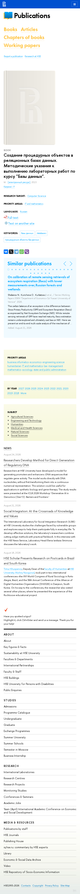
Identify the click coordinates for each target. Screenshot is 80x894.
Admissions (10, 706)
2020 (65, 388)
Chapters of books (24, 37)
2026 (27, 388)
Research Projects (14, 784)
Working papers (22, 45)
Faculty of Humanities (55, 569)
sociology (27, 369)
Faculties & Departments (18, 659)
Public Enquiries (12, 690)
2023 (46, 388)
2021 (59, 388)
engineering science (53, 362)
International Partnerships (19, 665)
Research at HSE (33, 56)
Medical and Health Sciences (26, 428)
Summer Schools (13, 743)
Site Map (65, 885)
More (23, 393)
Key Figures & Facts (15, 647)
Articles (29, 29)
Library (7, 853)
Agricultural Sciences (22, 416)
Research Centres (14, 778)
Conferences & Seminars (18, 797)
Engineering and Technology (26, 420)
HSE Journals (11, 835)
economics (35, 362)
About (9, 634)
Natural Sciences (20, 431)
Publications (32, 15)
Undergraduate (13, 718)
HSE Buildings (11, 678)
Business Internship (15, 755)
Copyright (37, 885)
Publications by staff (16, 829)
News (8, 448)
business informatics (18, 362)
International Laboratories (19, 772)
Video (7, 866)
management (55, 366)
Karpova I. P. (9, 186)
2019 (10, 393)
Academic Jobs (12, 803)
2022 (53, 388)
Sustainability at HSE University (22, 653)
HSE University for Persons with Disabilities (29, 684)
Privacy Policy (52, 885)
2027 (21, 388)
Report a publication (13, 56)
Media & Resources (19, 822)
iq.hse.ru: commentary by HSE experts (26, 847)
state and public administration (49, 369)
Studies (10, 700)
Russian (23, 211)
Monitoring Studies (15, 790)
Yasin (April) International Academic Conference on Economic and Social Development (40, 810)
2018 (16, 393)
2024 (40, 388)
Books (10, 29)
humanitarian (14, 366)
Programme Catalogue (17, 712)
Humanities (17, 424)
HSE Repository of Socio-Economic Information (32, 872)
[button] (8, 269)
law (45, 366)
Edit (74, 890)
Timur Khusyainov (13, 569)
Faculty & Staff (12, 671)
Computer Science (36, 196)
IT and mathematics (32, 366)
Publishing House (14, 841)
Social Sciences (19, 435)
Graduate (9, 725)
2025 (33, 388)
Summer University (15, 737)
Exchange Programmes (17, 731)
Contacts (26, 885)
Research (11, 766)
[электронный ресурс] (19, 182)
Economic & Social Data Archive (22, 859)
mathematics (14, 369)
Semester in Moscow (16, 749)
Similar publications (29, 263)
